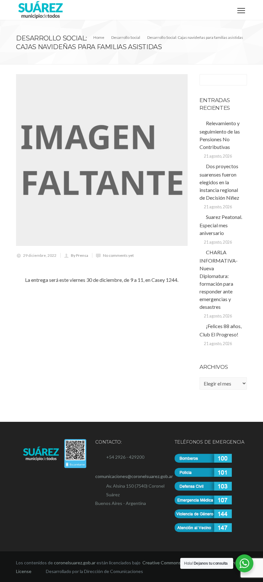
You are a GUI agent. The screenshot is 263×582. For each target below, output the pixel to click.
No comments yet (118, 255)
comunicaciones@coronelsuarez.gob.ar (134, 476)
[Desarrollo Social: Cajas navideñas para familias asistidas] (102, 160)
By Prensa (79, 255)
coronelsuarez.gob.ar (75, 562)
